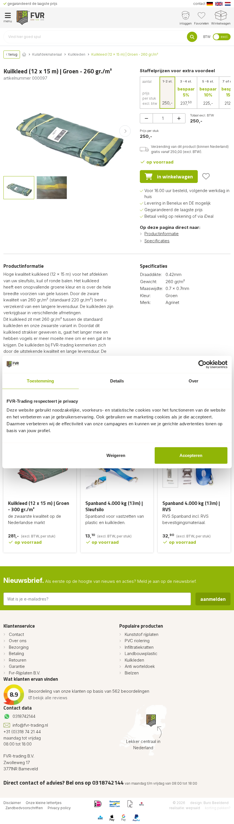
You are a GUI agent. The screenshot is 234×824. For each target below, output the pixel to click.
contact (199, 3)
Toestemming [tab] (40, 380)
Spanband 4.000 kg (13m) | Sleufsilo (114, 506)
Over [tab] (193, 380)
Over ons (18, 640)
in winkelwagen (175, 176)
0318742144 (24, 716)
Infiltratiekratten (139, 647)
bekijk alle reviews (49, 697)
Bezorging (19, 647)
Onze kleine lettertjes (44, 803)
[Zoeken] (192, 37)
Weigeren (115, 455)
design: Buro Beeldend (209, 803)
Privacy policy (59, 808)
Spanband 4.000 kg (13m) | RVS (191, 506)
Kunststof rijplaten (141, 634)
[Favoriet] (206, 176)
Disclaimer (12, 803)
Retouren (17, 660)
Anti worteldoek (140, 666)
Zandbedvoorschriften (24, 808)
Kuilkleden (134, 660)
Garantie (17, 666)
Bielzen (132, 673)
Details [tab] (117, 380)
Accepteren (190, 455)
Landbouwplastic (141, 653)
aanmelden (213, 599)
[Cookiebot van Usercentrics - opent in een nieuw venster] (202, 364)
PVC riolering (137, 640)
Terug (12, 54)
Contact (16, 634)
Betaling (16, 653)
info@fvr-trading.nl (30, 725)
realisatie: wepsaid (184, 808)
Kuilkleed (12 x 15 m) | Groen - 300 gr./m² (38, 506)
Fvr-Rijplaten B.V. (24, 673)
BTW (207, 37)
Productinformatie (161, 233)
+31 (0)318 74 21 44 (22, 731)
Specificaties (157, 240)
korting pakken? (218, 808)
